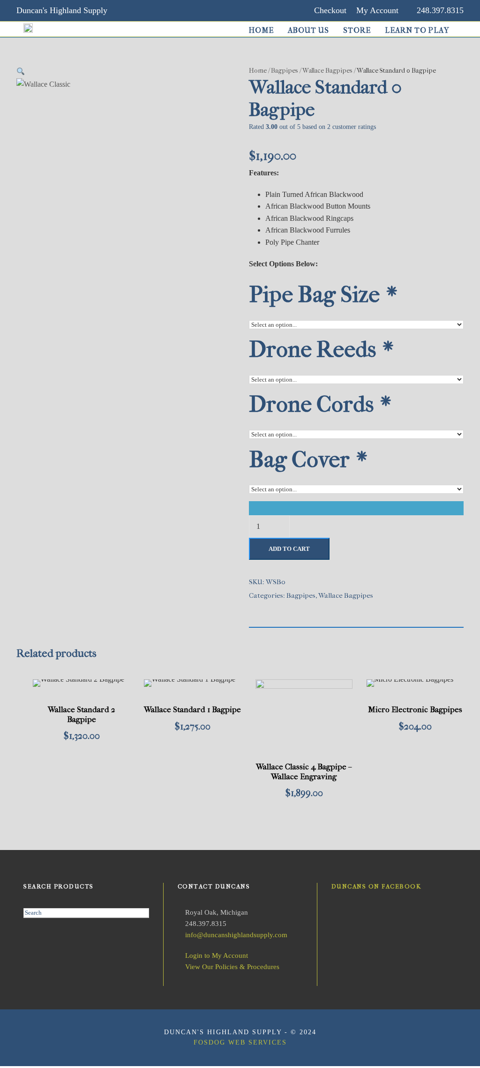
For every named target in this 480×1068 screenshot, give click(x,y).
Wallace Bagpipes (327, 71)
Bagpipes (284, 71)
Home (261, 30)
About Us (308, 30)
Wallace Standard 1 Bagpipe (192, 709)
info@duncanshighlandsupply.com (236, 935)
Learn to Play (417, 30)
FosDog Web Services (240, 1042)
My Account (377, 10)
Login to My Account (216, 955)
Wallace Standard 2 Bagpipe (81, 714)
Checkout (330, 10)
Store (357, 30)
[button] (20, 71)
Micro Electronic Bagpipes (415, 709)
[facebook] (145, 10)
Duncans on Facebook (376, 886)
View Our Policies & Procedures (232, 966)
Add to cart (289, 548)
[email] (127, 10)
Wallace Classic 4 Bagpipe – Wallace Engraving (304, 771)
